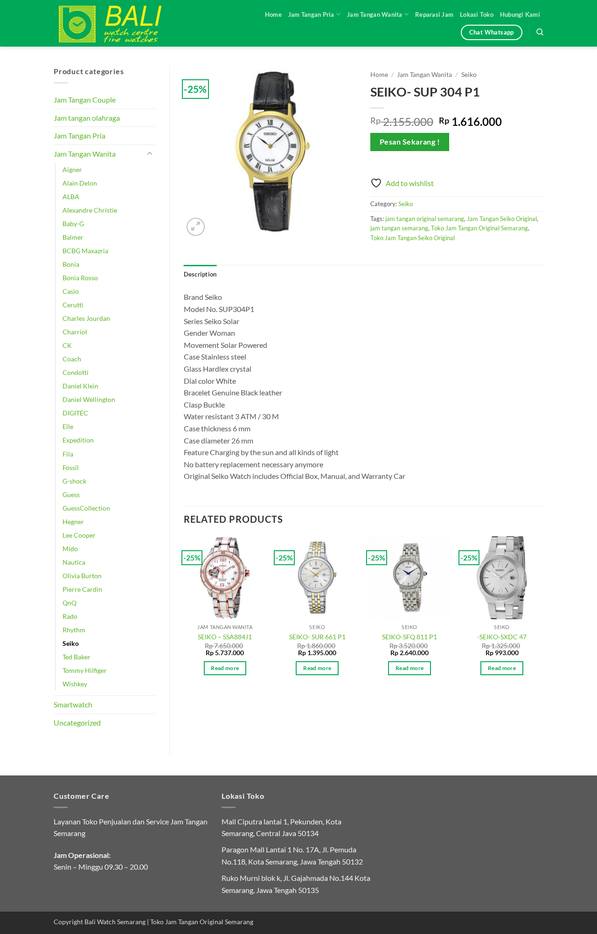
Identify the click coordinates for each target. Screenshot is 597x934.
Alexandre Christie (89, 210)
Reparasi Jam (434, 14)
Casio (70, 291)
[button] (196, 227)
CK (67, 345)
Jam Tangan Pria (311, 14)
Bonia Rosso (80, 278)
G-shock (74, 481)
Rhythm (73, 630)
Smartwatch (73, 704)
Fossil (70, 467)
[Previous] (184, 614)
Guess (71, 494)
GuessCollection (86, 508)
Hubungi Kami (520, 14)
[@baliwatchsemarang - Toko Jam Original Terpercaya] (119, 23)
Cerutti (72, 305)
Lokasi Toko (476, 14)
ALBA (70, 197)
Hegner (73, 522)
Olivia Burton (82, 576)
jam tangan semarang (399, 228)
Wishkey (74, 684)
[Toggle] (149, 153)
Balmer (72, 237)
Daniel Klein (80, 386)
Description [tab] (200, 274)
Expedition (78, 440)
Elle (67, 426)
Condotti (75, 372)
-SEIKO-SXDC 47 (502, 637)
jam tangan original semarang (424, 218)
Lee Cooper (79, 535)
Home (273, 14)
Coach (71, 359)
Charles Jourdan (86, 318)
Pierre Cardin (82, 589)
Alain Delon (79, 183)
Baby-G (73, 224)
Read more (225, 668)
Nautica (73, 562)
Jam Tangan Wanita (374, 14)
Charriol (74, 332)
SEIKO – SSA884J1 (225, 637)
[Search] (539, 32)
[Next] (543, 614)
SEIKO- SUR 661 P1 (317, 637)
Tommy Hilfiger (84, 670)
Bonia (70, 264)
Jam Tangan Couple (85, 99)
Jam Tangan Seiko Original (502, 218)
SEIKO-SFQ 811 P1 (409, 637)
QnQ (69, 603)
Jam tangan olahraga (87, 117)
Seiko (70, 643)
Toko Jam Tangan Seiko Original (412, 238)
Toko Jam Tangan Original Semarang (479, 228)
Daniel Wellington (88, 399)
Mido (70, 549)
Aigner (72, 169)
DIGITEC (75, 413)
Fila (67, 454)
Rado (69, 616)
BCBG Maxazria (85, 251)
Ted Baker (76, 657)
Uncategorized (77, 722)
